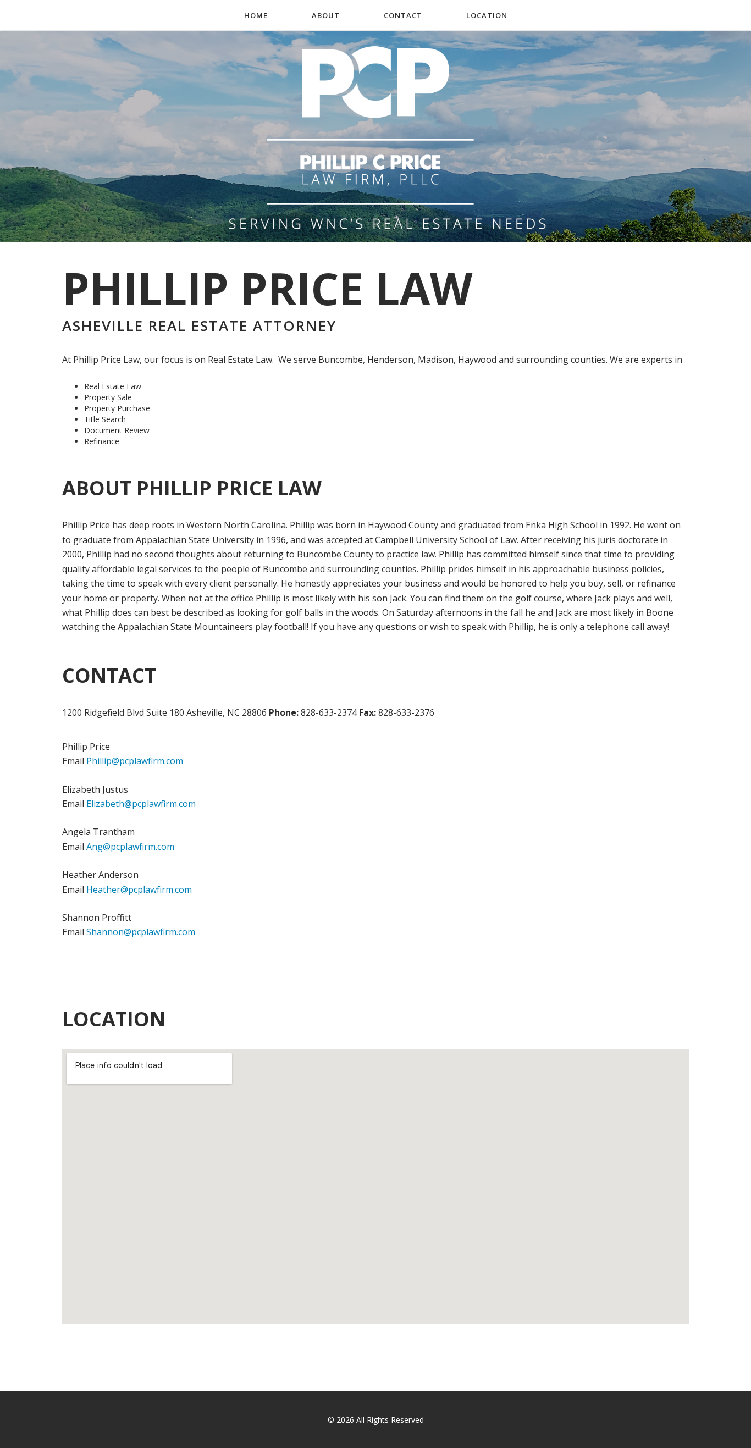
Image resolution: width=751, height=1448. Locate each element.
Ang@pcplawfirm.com (130, 847)
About (326, 15)
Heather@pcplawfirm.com (139, 889)
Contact (403, 15)
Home (256, 15)
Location (486, 15)
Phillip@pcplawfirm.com (134, 761)
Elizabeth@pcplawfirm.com (141, 804)
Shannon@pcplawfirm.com (140, 932)
